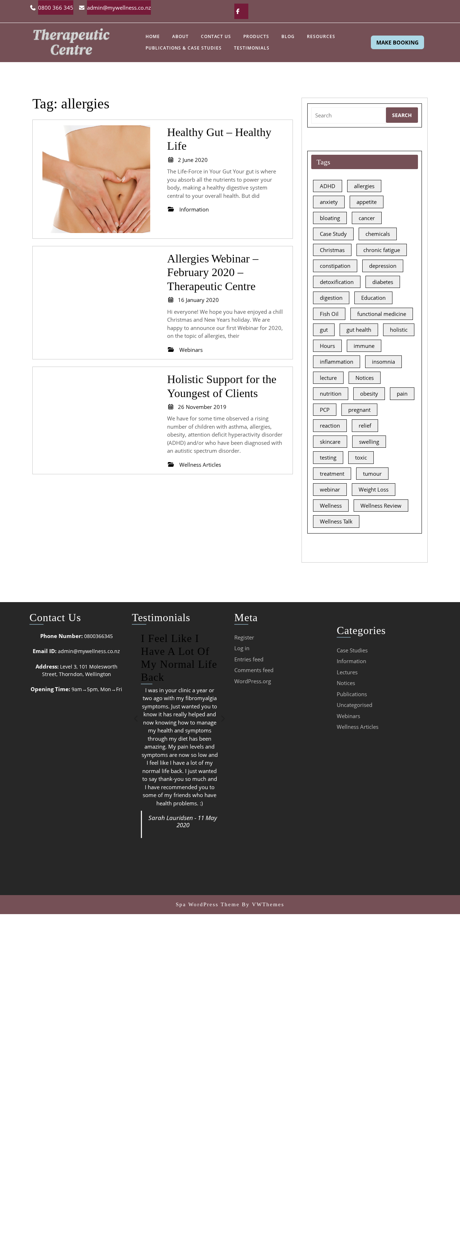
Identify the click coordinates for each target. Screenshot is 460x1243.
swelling (369, 441)
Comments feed (253, 670)
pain (402, 393)
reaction (330, 425)
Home (153, 36)
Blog (288, 36)
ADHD (327, 186)
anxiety (329, 201)
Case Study (333, 233)
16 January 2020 (198, 299)
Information (351, 661)
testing (328, 457)
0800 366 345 (55, 7)
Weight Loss (373, 489)
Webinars (348, 716)
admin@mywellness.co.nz (119, 7)
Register (244, 637)
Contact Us (216, 36)
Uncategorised (354, 704)
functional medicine (381, 313)
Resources (321, 36)
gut (324, 329)
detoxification (337, 281)
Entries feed (248, 659)
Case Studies (352, 650)
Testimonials (252, 48)
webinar (330, 489)
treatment (332, 473)
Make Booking (397, 42)
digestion (331, 297)
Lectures (347, 672)
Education (373, 297)
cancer (367, 218)
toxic (361, 457)
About (180, 36)
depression (382, 265)
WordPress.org (252, 681)
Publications (352, 694)
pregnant (359, 409)
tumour (372, 473)
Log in (241, 648)
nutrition (330, 393)
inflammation (336, 361)
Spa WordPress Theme (208, 904)
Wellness (331, 505)
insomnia (383, 361)
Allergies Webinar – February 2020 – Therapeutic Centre (212, 272)
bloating (330, 218)
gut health (358, 329)
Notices (364, 377)
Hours (327, 345)
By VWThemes (263, 904)
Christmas (332, 249)
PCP (325, 409)
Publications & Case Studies (184, 48)
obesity (369, 393)
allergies (364, 186)
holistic (399, 329)
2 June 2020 (193, 159)
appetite (366, 201)
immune (364, 345)
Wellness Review (380, 505)
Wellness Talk (336, 521)
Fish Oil (329, 313)
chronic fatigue (381, 249)
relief (365, 425)
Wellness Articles (357, 726)
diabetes (382, 281)
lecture (328, 377)
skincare (330, 441)
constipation (335, 265)
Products (256, 36)
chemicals (377, 233)
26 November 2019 (202, 406)
